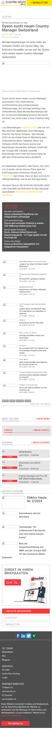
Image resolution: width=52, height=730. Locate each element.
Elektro (6, 17)
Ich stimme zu (15, 723)
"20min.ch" (7, 176)
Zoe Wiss (9, 37)
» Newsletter (12, 624)
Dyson (28, 401)
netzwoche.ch (8, 691)
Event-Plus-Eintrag (11, 673)
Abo (4, 656)
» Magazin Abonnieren (17, 611)
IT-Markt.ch (7, 687)
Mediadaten (7, 652)
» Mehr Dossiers (40, 442)
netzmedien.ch (9, 699)
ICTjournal (7, 695)
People (5, 401)
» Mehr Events (41, 430)
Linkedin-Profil (29, 127)
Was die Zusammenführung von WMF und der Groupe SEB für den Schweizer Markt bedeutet (24, 550)
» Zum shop (10, 617)
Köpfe (12, 401)
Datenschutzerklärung (11, 715)
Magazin (6, 660)
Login (4, 677)
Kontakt (6, 670)
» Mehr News (42, 418)
